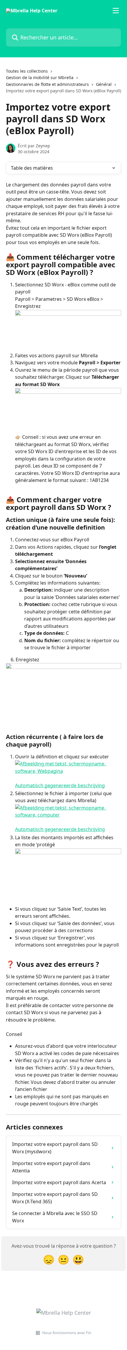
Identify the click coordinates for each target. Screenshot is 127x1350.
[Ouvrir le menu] (115, 10)
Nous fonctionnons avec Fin (66, 1332)
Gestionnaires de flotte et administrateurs (47, 84)
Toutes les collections (27, 71)
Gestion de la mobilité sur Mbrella (40, 77)
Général (104, 84)
